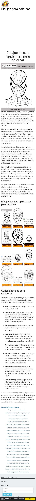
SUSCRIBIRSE (7, 494)
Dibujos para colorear (15, 9)
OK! (30, 498)
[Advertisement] (18, 30)
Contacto (4, 481)
